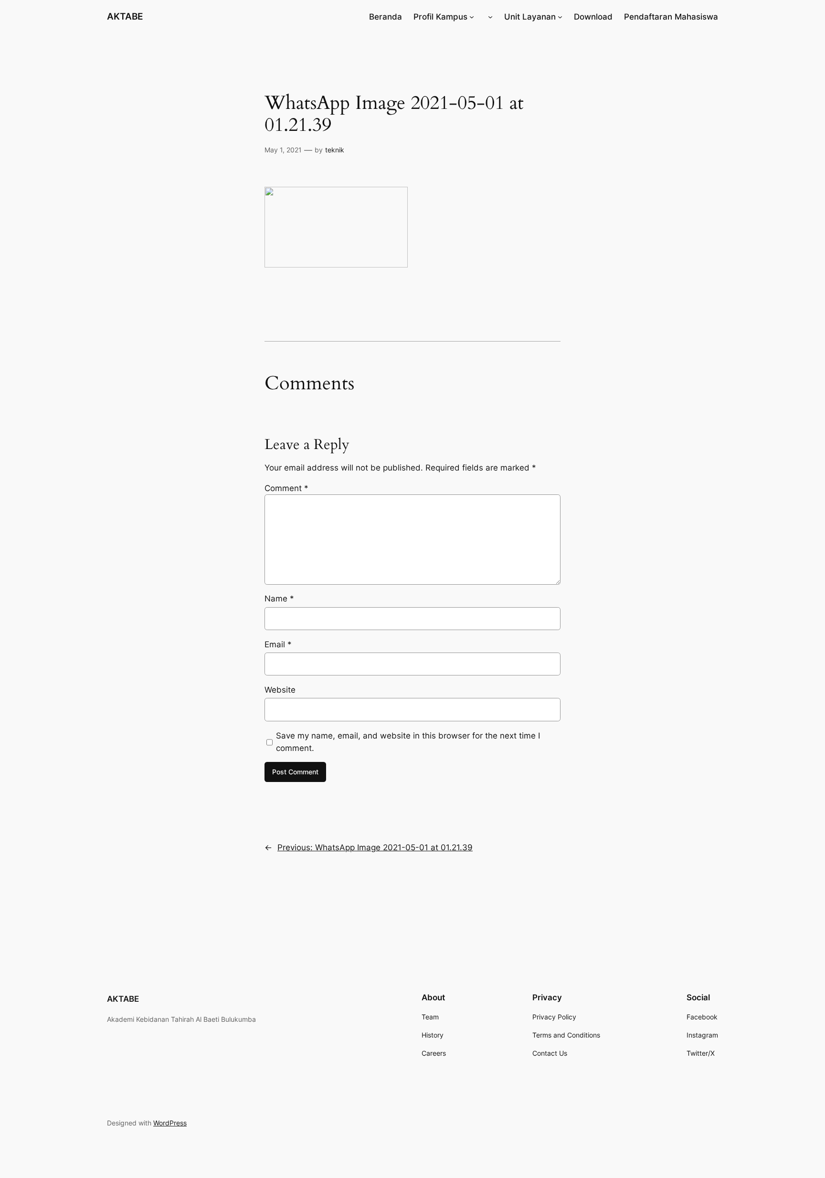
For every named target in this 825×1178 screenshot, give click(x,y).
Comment (286, 488)
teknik (334, 150)
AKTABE (125, 16)
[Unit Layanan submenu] (560, 16)
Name (279, 598)
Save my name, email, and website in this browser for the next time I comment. (408, 742)
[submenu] (490, 16)
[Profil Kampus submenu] (471, 16)
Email (278, 644)
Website (280, 690)
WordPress (170, 1123)
